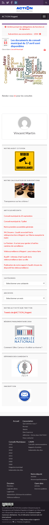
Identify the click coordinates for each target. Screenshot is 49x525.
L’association (28, 421)
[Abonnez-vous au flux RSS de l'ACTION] (3, 2)
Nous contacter (28, 438)
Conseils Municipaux (17, 442)
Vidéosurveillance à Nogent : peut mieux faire (22, 251)
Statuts (25, 429)
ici (15, 95)
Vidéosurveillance (13, 497)
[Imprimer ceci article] (45, 50)
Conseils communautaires (37, 444)
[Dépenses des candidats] (24, 368)
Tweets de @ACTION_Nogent (17, 312)
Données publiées (40, 489)
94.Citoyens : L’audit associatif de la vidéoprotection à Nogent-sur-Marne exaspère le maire (24, 235)
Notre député (36, 474)
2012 (10, 453)
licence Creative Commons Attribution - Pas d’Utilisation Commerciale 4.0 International (22, 515)
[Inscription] (24, 395)
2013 (10, 450)
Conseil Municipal (17, 49)
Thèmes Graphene (23, 522)
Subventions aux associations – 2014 (23, 34)
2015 (10, 444)
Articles (37, 486)
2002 (10, 464)
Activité (33, 477)
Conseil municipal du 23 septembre (18, 216)
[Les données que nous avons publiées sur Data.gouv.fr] (15, 2)
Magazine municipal (16, 467)
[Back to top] (43, 519)
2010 (10, 459)
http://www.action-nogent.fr (30, 519)
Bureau (25, 426)
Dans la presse (28, 432)
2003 (10, 461)
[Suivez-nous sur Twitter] (7, 2)
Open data (38, 483)
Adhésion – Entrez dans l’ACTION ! (35, 435)
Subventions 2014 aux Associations (19, 494)
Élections (10, 486)
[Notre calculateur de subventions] (24, 190)
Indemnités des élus (16, 470)
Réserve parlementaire (39, 479)
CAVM (31, 442)
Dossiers (10, 483)
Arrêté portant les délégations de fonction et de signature (25, 28)
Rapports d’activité (34, 447)
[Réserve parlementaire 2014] (24, 334)
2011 (10, 456)
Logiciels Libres (12, 489)
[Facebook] (12, 2)
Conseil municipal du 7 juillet (15, 221)
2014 (10, 447)
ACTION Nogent (10, 16)
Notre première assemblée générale (18, 227)
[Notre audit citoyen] (24, 161)
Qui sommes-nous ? (30, 424)
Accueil (16, 421)
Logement (10, 492)
